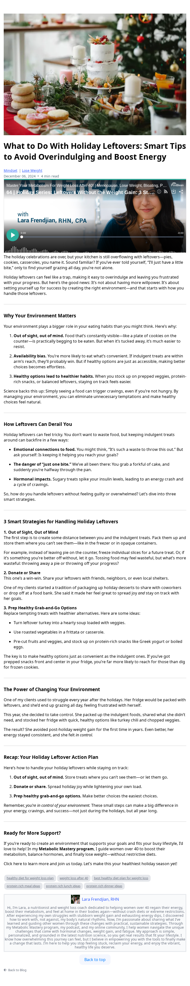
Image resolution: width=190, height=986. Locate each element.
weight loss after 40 (74, 878)
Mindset (10, 170)
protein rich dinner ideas (104, 886)
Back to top (95, 959)
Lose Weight (32, 170)
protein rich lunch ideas (63, 886)
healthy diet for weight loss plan (30, 878)
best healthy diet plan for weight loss (121, 878)
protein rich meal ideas (23, 886)
